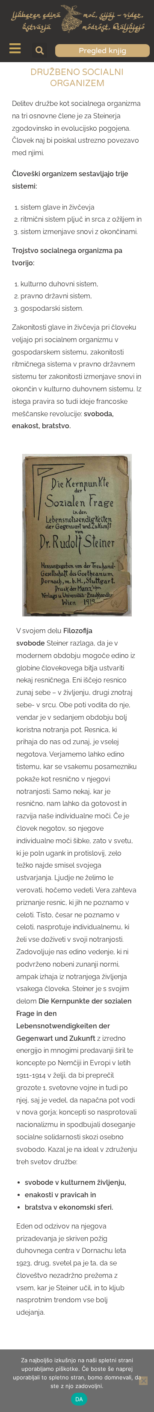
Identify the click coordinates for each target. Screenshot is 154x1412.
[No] (143, 1380)
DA (79, 1399)
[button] (39, 50)
